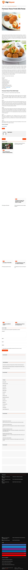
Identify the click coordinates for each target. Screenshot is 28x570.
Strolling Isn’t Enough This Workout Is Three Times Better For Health (19, 201)
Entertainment (4, 383)
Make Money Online (5, 397)
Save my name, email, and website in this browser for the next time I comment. (12, 348)
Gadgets (4, 388)
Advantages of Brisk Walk (7, 262)
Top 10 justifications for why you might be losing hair (20, 263)
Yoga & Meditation (5, 409)
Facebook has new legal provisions (7, 424)
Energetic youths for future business (7, 433)
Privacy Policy (21, 568)
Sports (3, 402)
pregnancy (4, 400)
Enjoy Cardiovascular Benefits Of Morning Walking (7, 152)
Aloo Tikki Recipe (4, 126)
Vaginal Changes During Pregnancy (7, 366)
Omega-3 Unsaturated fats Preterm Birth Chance (18, 366)
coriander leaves (8, 87)
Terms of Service (17, 568)
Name (3, 338)
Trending (4, 407)
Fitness (4, 385)
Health (3, 390)
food (3, 128)
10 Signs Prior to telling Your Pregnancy (17, 476)
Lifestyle (4, 395)
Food (3, 10)
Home (3, 392)
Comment (3, 331)
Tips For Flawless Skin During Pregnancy (17, 479)
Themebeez (6, 568)
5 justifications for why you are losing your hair (19, 324)
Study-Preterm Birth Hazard (6, 368)
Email (3, 341)
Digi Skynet (6, 362)
